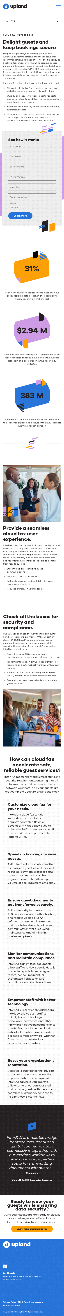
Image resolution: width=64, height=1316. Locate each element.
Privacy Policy (9, 1302)
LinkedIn (5, 1266)
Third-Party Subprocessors (30, 1302)
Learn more (20, 215)
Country (13, 203)
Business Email (17, 166)
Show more (32, 1173)
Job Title (14, 187)
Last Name (15, 156)
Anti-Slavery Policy (11, 1305)
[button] (58, 5)
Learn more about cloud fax (32, 1229)
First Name (15, 146)
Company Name (18, 197)
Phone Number (17, 176)
